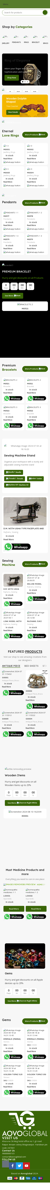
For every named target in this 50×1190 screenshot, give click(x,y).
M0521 (25, 308)
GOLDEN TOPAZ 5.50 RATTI (36, 1075)
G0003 (5, 718)
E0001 (25, 816)
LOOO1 (6, 896)
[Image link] (25, 1123)
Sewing (15, 532)
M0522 (6, 410)
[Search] (45, 12)
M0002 (30, 149)
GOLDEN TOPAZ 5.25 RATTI (12, 1075)
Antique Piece (8, 680)
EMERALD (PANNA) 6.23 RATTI (12, 1040)
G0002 (29, 691)
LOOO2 (29, 896)
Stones (6, 1042)
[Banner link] (25, 90)
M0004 (30, 172)
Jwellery (6, 152)
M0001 (6, 149)
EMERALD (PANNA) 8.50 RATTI (35, 1040)
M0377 (6, 216)
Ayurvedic (7, 899)
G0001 (5, 677)
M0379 (6, 239)
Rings (13, 152)
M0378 (30, 216)
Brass (16, 680)
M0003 (6, 172)
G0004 (29, 718)
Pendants (7, 219)
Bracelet (6, 386)
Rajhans (7, 532)
